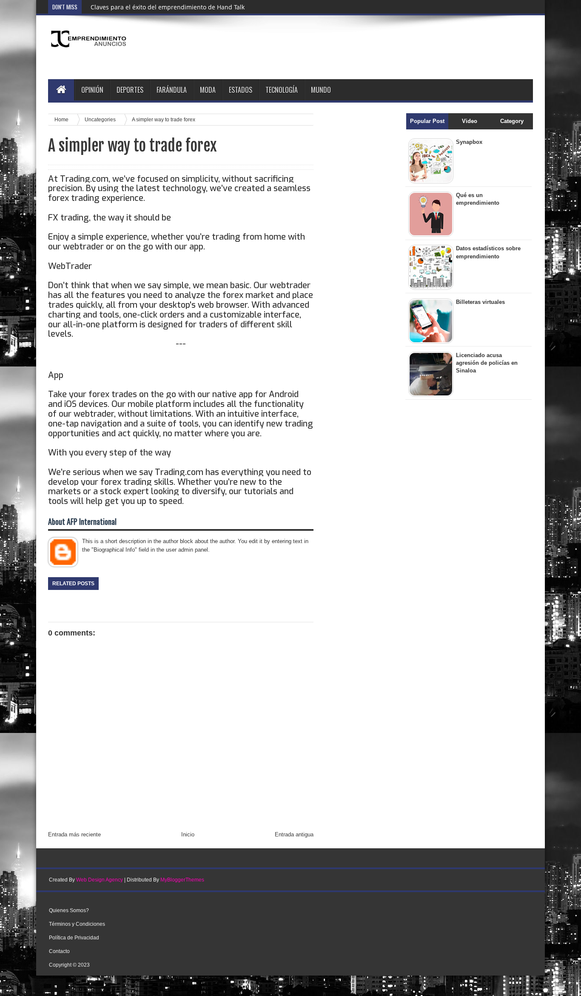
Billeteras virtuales (480, 302)
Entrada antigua (294, 834)
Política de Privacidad (74, 938)
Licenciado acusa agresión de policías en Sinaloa (487, 363)
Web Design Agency (99, 880)
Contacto (59, 951)
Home (62, 119)
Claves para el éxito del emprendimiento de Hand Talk (168, 7)
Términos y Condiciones (77, 924)
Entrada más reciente (74, 834)
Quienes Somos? (69, 910)
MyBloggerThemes (182, 880)
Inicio (187, 834)
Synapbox (469, 142)
